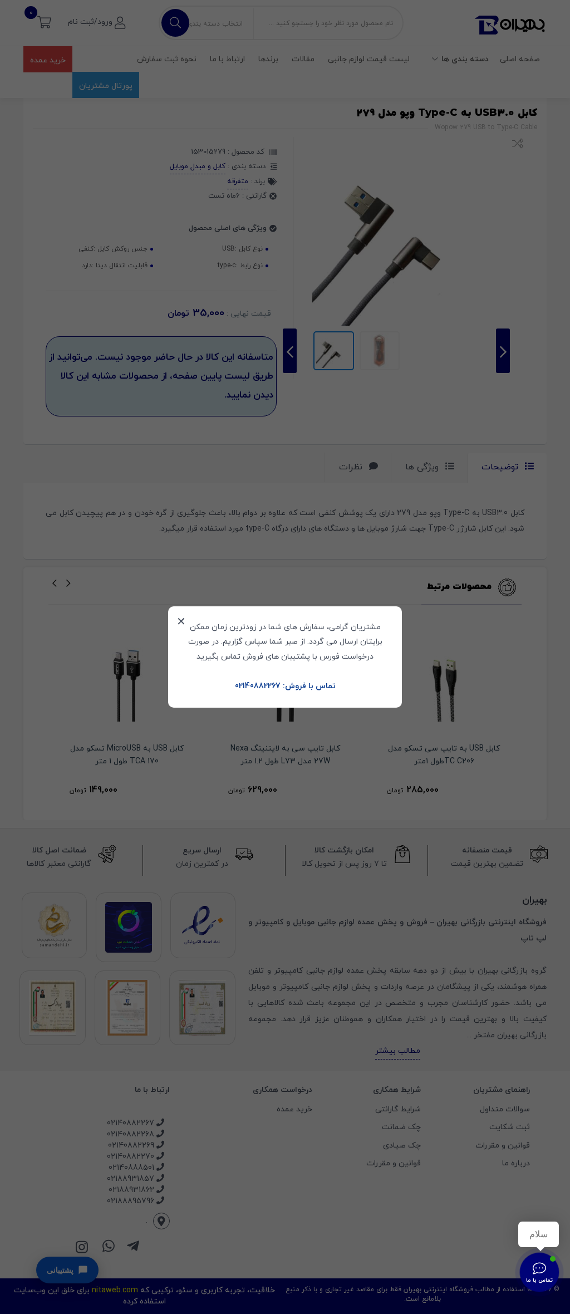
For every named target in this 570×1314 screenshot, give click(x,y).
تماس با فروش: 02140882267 (285, 686)
